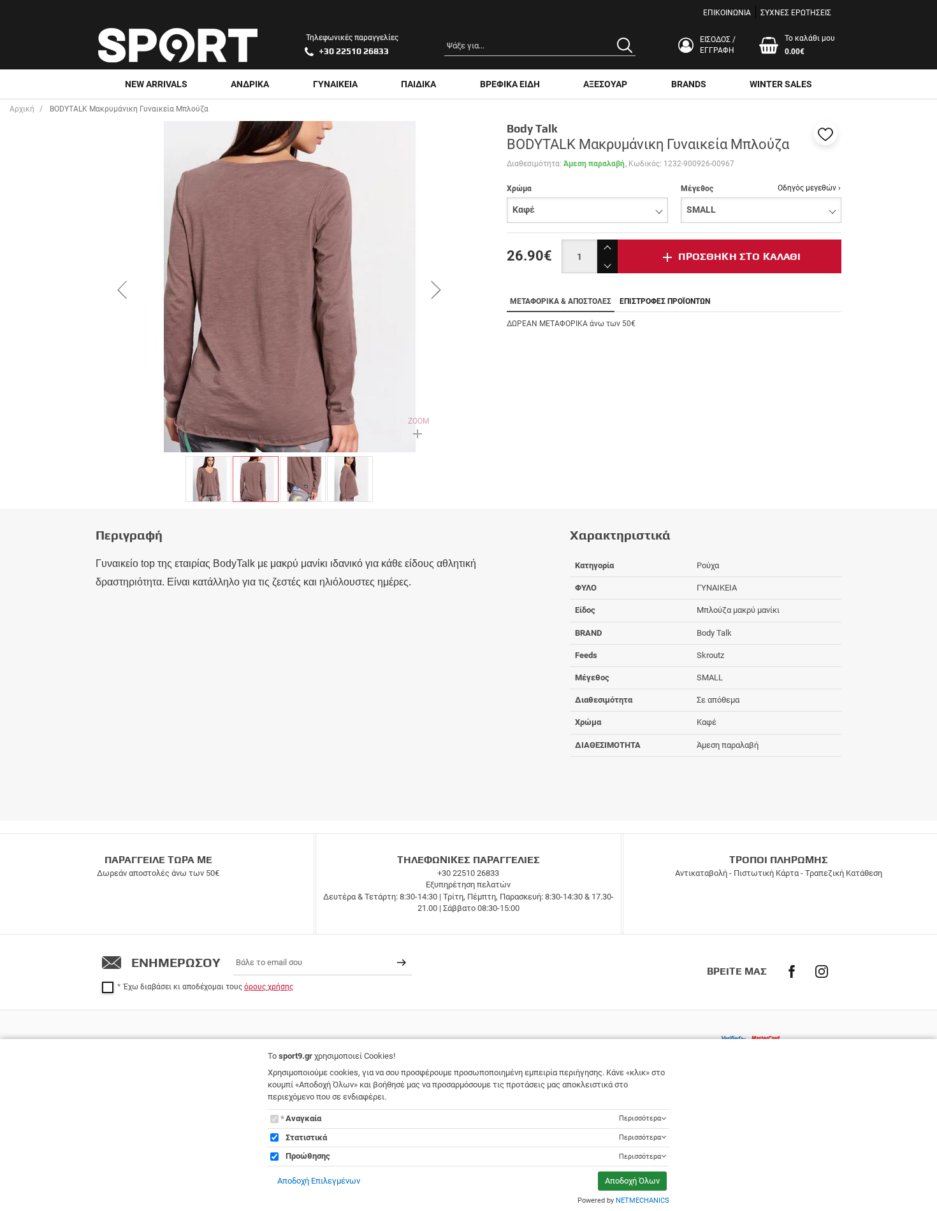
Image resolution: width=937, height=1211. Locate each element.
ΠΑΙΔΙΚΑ (418, 84)
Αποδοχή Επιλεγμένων (318, 1181)
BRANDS (688, 84)
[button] (825, 133)
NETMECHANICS (642, 1200)
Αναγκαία (303, 1118)
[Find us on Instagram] (821, 971)
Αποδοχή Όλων (632, 1181)
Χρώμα (519, 188)
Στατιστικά (306, 1137)
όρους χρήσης (268, 986)
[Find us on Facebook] (791, 971)
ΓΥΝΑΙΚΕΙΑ (335, 84)
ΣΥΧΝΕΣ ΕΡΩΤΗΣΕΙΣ (795, 12)
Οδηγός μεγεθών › (809, 187)
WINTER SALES (781, 84)
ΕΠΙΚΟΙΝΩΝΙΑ (727, 12)
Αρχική (22, 108)
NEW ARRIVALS (156, 84)
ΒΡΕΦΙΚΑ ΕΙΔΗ (510, 84)
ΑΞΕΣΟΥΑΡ (605, 84)
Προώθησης (308, 1156)
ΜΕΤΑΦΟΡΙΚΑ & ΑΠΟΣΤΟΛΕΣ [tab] (560, 301)
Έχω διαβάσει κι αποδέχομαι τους (208, 986)
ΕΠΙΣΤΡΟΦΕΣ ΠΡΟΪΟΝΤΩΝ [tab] (665, 301)
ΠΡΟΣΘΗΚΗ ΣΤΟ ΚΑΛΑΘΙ (739, 256)
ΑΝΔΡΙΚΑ (250, 84)
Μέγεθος (697, 188)
